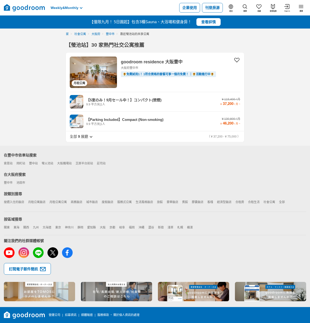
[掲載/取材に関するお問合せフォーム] (270, 291)
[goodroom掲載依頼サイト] (193, 291)
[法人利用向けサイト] (116, 291)
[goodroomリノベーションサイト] (39, 291)
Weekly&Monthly (64, 8)
